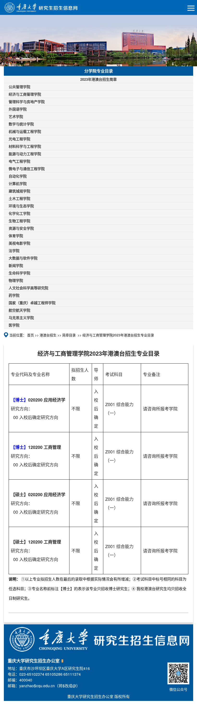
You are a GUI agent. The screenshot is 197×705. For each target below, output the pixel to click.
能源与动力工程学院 (25, 153)
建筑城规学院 (19, 191)
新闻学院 (16, 265)
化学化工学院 (19, 213)
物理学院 (16, 280)
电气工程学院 (19, 161)
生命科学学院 (19, 273)
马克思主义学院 (21, 317)
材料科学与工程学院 (25, 146)
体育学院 (16, 235)
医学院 (14, 325)
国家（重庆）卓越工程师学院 (32, 302)
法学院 (14, 250)
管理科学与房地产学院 (27, 101)
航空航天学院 (19, 310)
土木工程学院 (19, 198)
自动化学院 (18, 176)
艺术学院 (16, 116)
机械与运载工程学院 (25, 131)
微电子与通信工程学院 (27, 168)
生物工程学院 (19, 220)
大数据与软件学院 (23, 258)
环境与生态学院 (21, 206)
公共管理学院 (19, 86)
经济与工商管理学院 (25, 94)
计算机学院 (18, 183)
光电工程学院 (19, 139)
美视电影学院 (19, 243)
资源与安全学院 (21, 228)
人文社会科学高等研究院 (28, 288)
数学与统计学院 (21, 124)
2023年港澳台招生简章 (98, 79)
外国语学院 (18, 109)
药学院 (14, 295)
